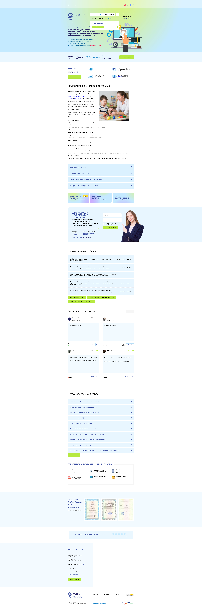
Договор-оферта (118, 597)
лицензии (120, 76)
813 (127, 376)
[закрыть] (118, 22)
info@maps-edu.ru (73, 574)
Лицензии (95, 597)
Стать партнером (107, 594)
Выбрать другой (108, 18)
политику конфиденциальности (111, 224)
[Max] (130, 5)
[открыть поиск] (117, 14)
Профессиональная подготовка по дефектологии (101, 297)
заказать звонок (127, 18)
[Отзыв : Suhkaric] (70, 377)
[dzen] (127, 5)
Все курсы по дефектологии (77, 297)
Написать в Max (73, 568)
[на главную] (68, 4)
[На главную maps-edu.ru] (76, 16)
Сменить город (111, 26)
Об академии (96, 594)
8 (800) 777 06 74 (128, 16)
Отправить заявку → (127, 57)
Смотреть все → (89, 383)
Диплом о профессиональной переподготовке (80, 45)
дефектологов (77, 98)
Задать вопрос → (74, 579)
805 (93, 376)
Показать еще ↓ (74, 455)
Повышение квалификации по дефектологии (81, 301)
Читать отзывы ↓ (74, 77)
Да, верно (98, 26)
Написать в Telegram (74, 571)
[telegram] (133, 5)
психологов (70, 98)
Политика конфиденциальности (99, 603)
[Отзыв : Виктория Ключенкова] (105, 345)
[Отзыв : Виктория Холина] (70, 344)
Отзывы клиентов (107, 597)
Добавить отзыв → (75, 383)
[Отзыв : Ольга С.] (105, 377)
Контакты (116, 594)
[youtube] (125, 5)
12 (132, 376)
